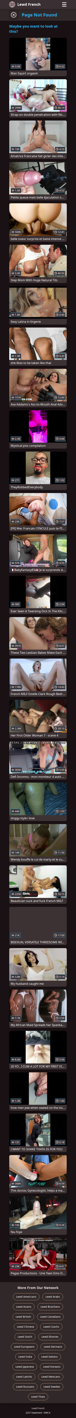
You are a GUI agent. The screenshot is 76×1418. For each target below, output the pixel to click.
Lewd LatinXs (24, 1376)
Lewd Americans (26, 1296)
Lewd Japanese (24, 1366)
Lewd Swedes (52, 1386)
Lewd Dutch (25, 1336)
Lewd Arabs (53, 1296)
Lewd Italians (49, 1356)
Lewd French (29, 4)
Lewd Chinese (25, 1326)
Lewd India (25, 1356)
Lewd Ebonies (50, 1336)
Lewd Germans (53, 1346)
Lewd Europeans (24, 1346)
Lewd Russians (25, 1386)
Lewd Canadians (50, 1316)
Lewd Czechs (51, 1326)
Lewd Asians (23, 1306)
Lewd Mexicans (50, 1376)
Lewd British (23, 1316)
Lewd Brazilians (50, 1306)
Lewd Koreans (52, 1366)
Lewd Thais (38, 1396)
